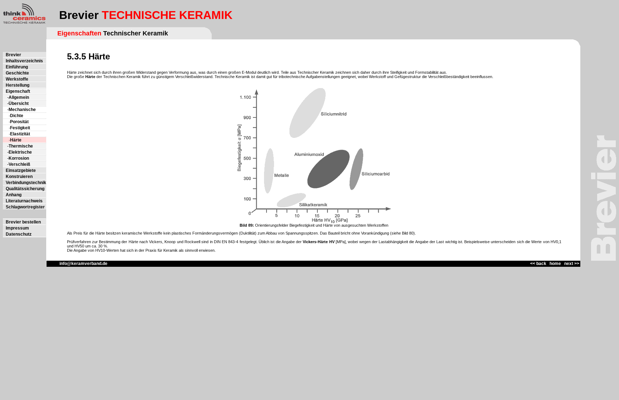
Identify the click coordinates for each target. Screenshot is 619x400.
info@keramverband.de (77, 263)
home (555, 263)
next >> (571, 263)
